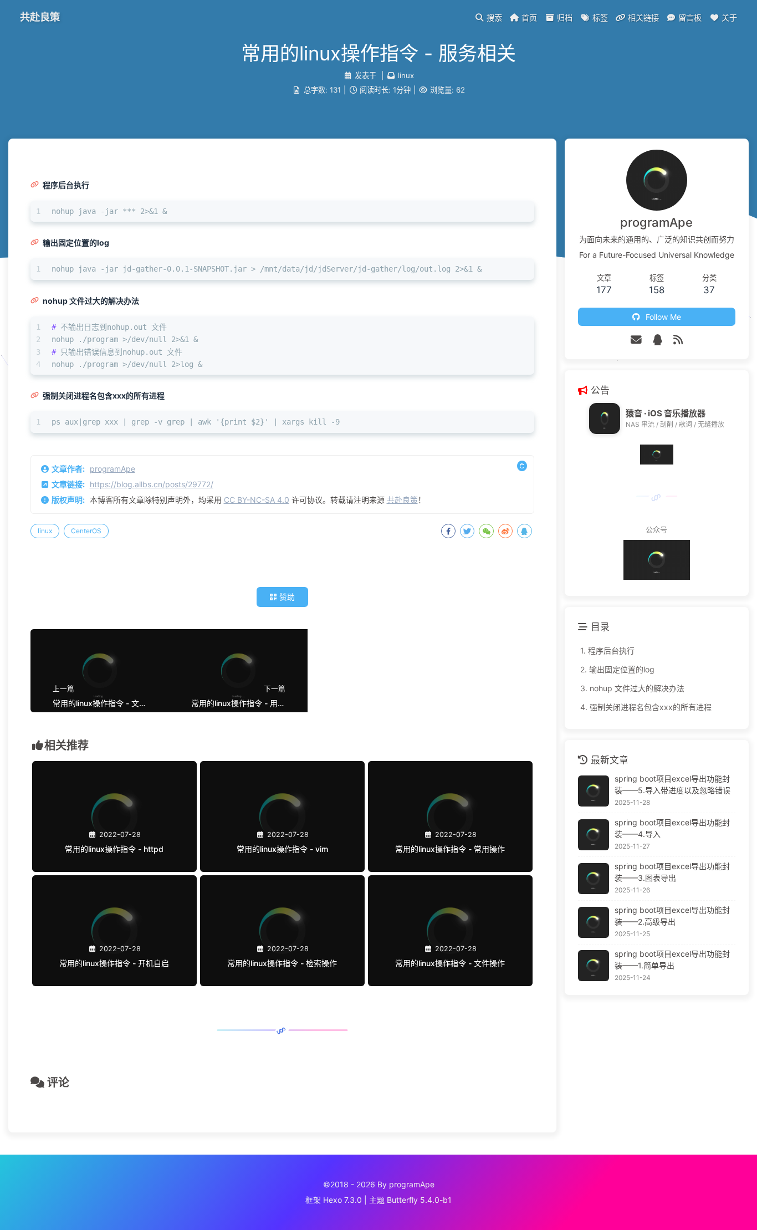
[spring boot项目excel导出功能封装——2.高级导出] (593, 922)
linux (406, 75)
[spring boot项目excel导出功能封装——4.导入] (593, 834)
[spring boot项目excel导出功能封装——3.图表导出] (593, 878)
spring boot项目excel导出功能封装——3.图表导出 (672, 871)
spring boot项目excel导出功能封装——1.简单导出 (672, 959)
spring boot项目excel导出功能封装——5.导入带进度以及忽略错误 (672, 784)
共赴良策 (402, 499)
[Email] (636, 339)
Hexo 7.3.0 (342, 1200)
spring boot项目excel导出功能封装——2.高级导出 (672, 915)
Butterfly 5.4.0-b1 (419, 1200)
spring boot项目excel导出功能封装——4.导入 (672, 828)
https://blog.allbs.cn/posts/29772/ (151, 484)
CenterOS (86, 531)
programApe (112, 468)
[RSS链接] (678, 339)
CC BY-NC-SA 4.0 (256, 499)
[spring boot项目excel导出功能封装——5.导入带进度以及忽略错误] (593, 791)
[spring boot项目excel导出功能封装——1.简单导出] (593, 965)
